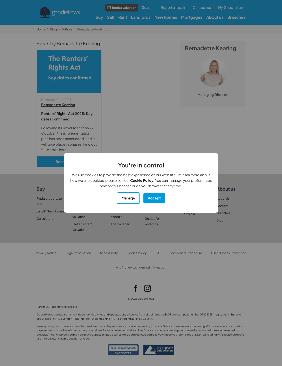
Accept (154, 198)
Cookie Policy (141, 180)
